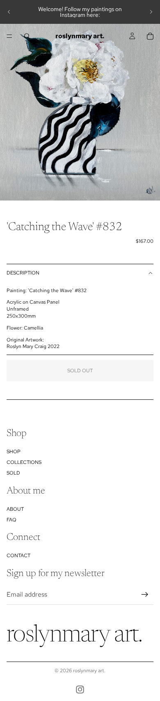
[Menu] (9, 36)
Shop (14, 451)
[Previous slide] (9, 12)
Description (23, 273)
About (15, 508)
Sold (13, 473)
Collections (24, 462)
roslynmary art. (89, 670)
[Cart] (150, 36)
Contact (18, 555)
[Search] (27, 36)
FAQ (11, 519)
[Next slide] (151, 12)
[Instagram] (80, 689)
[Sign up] (144, 594)
